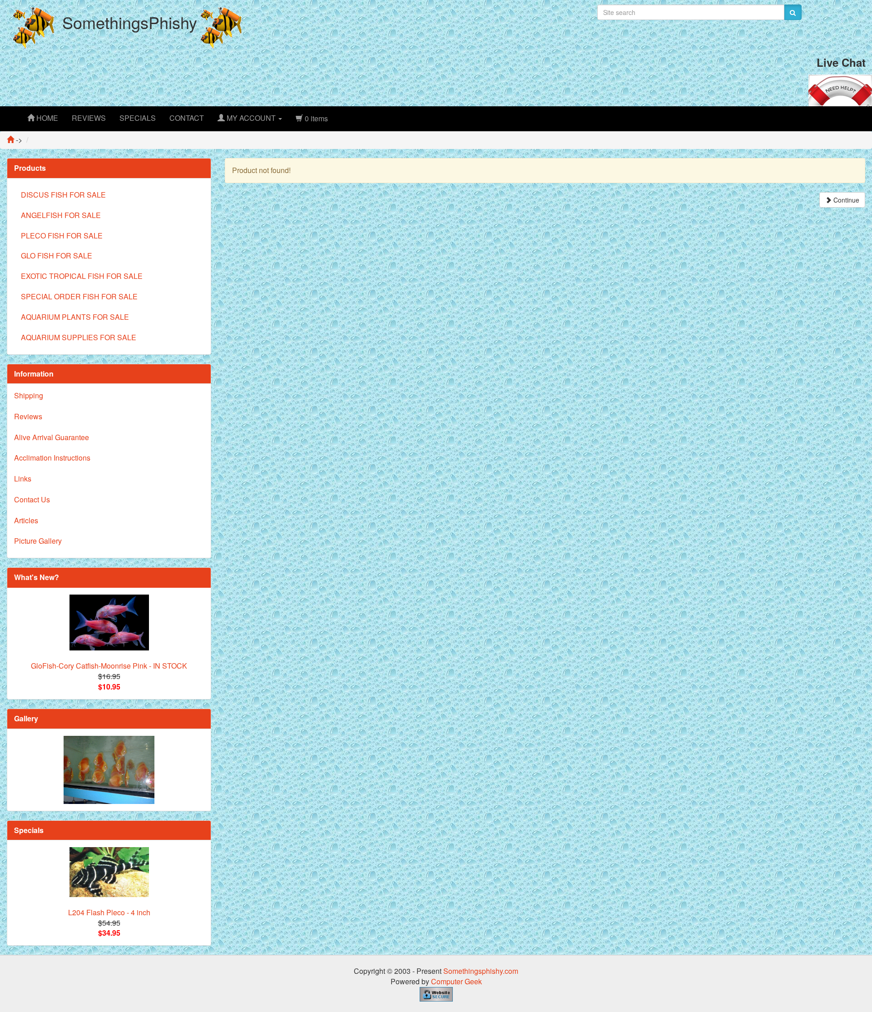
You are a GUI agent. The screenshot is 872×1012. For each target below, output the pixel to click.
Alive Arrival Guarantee (51, 437)
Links (22, 478)
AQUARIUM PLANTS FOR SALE (75, 317)
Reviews (28, 416)
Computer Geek (456, 981)
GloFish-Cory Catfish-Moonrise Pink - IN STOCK (109, 665)
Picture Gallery (38, 541)
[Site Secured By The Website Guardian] (436, 993)
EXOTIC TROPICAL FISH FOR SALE (82, 276)
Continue (845, 199)
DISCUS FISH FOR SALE (63, 194)
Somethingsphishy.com (480, 971)
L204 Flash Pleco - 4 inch (109, 912)
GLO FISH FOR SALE (56, 255)
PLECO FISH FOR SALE (62, 235)
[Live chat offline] (840, 89)
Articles (26, 520)
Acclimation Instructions (52, 457)
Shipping (28, 395)
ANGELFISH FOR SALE (61, 215)
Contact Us (32, 499)
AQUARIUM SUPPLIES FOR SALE (78, 337)
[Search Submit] (793, 12)
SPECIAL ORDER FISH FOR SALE (79, 296)
